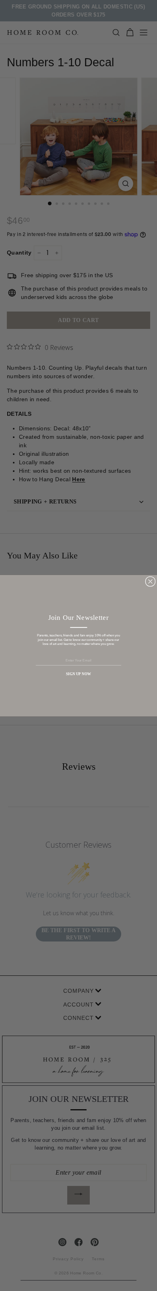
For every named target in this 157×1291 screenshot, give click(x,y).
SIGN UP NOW (78, 674)
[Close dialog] (150, 581)
